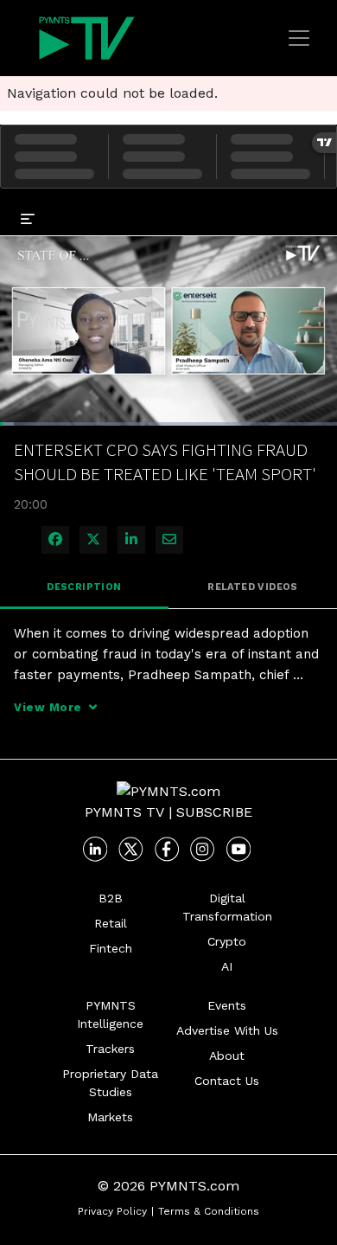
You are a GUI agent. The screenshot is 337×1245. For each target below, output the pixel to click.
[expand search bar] (316, 206)
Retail (110, 923)
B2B (111, 898)
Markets (110, 1117)
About (227, 1055)
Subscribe (214, 812)
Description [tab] (84, 587)
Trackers (110, 1049)
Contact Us (226, 1081)
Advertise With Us (227, 1030)
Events (226, 1005)
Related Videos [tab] (252, 587)
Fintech (110, 948)
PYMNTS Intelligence (110, 1014)
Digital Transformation (227, 907)
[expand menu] (27, 218)
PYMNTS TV (124, 812)
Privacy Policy (112, 1211)
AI (226, 966)
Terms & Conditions (208, 1211)
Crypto (226, 941)
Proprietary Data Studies (110, 1083)
